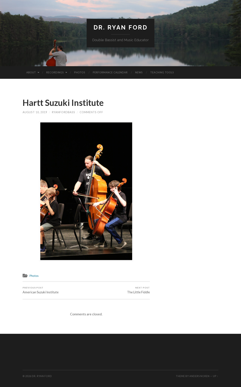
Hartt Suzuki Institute (63, 103)
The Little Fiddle (138, 290)
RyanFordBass (63, 112)
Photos (79, 72)
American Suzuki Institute (41, 290)
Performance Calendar (110, 72)
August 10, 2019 (35, 112)
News (139, 72)
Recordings (55, 72)
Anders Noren (199, 376)
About (31, 72)
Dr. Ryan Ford (121, 27)
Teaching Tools (162, 72)
